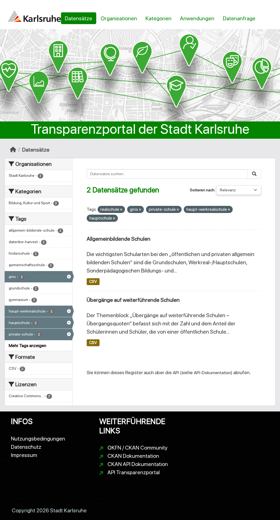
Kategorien (158, 18)
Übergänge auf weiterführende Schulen (133, 300)
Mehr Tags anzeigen (27, 345)
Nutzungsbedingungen (38, 438)
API (176, 372)
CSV (93, 281)
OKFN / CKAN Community (137, 447)
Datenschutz (26, 447)
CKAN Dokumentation (133, 456)
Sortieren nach (202, 190)
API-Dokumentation (212, 372)
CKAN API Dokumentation (137, 464)
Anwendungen (197, 18)
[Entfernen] (121, 210)
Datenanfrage (239, 18)
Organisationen (119, 18)
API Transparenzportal (133, 472)
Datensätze (78, 18)
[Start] (13, 149)
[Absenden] (254, 174)
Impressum (24, 455)
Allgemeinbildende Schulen (118, 238)
